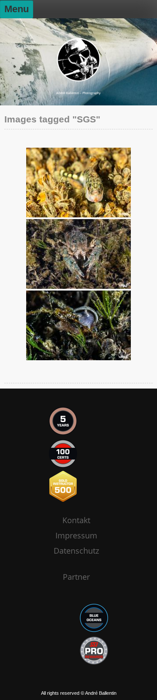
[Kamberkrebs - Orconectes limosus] (78, 254)
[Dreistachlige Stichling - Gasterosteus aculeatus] (78, 182)
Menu (16, 8)
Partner (76, 576)
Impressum (76, 535)
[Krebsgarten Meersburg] (78, 325)
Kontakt (76, 520)
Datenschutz (76, 550)
